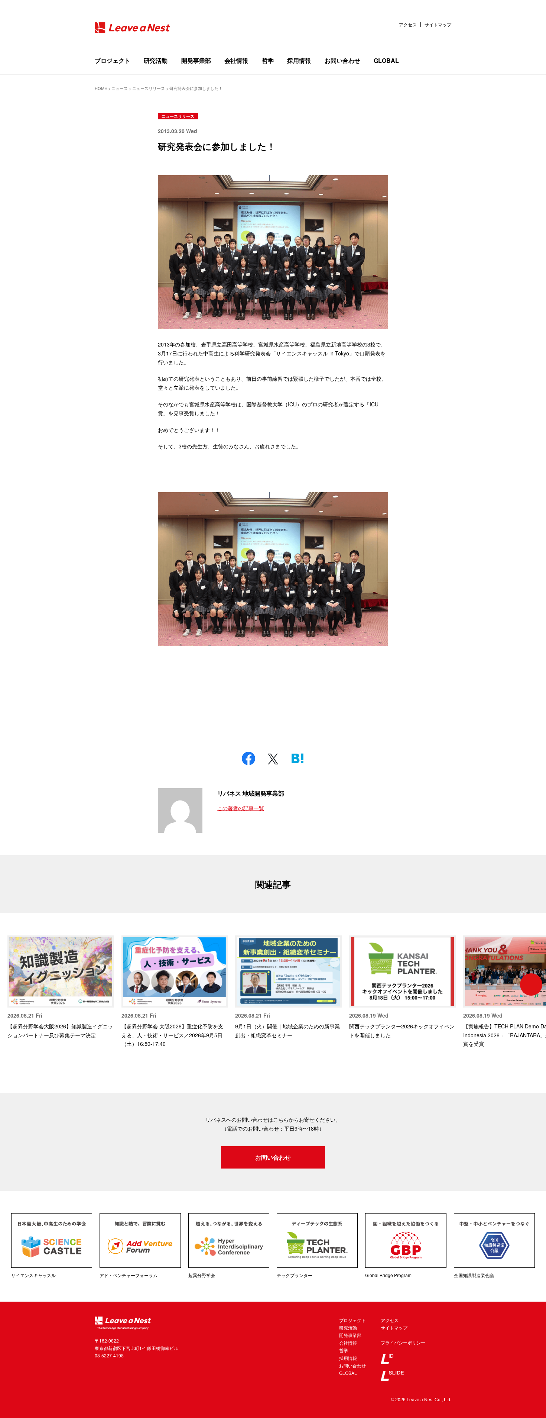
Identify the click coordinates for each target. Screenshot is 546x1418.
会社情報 (236, 60)
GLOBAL (386, 60)
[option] (61, 987)
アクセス (408, 24)
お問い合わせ (342, 60)
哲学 (268, 60)
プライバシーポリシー (403, 1342)
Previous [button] (15, 984)
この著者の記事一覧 (240, 808)
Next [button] (531, 984)
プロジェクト (112, 60)
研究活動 (156, 60)
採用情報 (299, 60)
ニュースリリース (178, 116)
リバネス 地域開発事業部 (250, 793)
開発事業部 (196, 60)
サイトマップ (438, 24)
